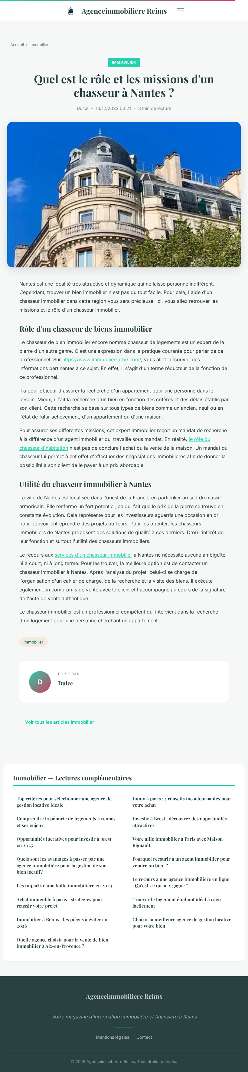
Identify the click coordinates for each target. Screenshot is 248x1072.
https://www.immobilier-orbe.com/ (101, 359)
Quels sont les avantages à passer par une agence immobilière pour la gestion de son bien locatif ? (61, 865)
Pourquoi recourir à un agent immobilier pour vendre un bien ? (181, 862)
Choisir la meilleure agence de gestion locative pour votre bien (181, 922)
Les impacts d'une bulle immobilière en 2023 (64, 885)
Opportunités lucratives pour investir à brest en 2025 (64, 842)
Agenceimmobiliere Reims (124, 10)
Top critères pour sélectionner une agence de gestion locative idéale (64, 802)
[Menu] (180, 11)
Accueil (17, 44)
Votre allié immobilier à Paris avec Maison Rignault (177, 842)
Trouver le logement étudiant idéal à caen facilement (176, 902)
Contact (144, 1037)
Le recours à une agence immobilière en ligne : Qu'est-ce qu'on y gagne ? (180, 882)
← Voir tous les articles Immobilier (56, 722)
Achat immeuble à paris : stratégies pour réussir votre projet (60, 902)
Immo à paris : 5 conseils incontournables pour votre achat (181, 802)
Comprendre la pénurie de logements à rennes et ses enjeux (66, 822)
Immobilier (39, 44)
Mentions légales (112, 1037)
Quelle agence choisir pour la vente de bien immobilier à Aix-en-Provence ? (62, 943)
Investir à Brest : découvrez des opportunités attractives (179, 822)
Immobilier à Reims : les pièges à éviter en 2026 (62, 922)
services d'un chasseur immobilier (93, 555)
